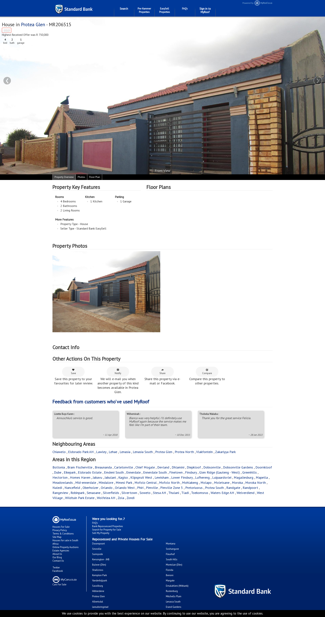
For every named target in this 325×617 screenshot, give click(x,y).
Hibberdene (98, 591)
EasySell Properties (164, 10)
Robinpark (77, 493)
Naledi (57, 487)
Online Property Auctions (65, 547)
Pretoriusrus (194, 487)
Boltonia (58, 467)
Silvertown (129, 493)
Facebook (57, 571)
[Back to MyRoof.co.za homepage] (281, 3)
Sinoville (96, 548)
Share (162, 373)
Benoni (169, 575)
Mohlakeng (190, 482)
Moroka (237, 482)
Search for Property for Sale (106, 529)
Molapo (206, 482)
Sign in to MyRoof (205, 10)
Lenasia (125, 452)
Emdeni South (114, 472)
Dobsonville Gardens (238, 467)
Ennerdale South (155, 472)
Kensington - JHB (100, 559)
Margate (170, 580)
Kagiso (123, 477)
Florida (169, 570)
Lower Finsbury (182, 477)
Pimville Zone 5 (171, 487)
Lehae (113, 452)
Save (73, 373)
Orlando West (125, 487)
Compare (207, 373)
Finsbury (191, 472)
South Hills (171, 559)
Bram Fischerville (79, 467)
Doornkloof (263, 467)
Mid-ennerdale (85, 482)
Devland (163, 467)
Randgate (233, 487)
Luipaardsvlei (221, 477)
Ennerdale (133, 472)
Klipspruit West (141, 477)
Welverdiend (245, 493)
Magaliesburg (243, 477)
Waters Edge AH (222, 493)
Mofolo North (169, 482)
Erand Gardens (173, 607)
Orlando (106, 487)
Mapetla (262, 477)
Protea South (214, 487)
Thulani (173, 493)
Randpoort (250, 487)
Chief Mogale (145, 467)
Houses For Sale (61, 526)
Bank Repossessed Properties (107, 526)
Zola (121, 498)
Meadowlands (62, 482)
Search (124, 8)
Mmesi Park (124, 482)
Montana (170, 543)
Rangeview (60, 493)
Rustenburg (172, 591)
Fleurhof (170, 554)
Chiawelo (59, 452)
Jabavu (97, 477)
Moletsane (221, 482)
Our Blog (57, 557)
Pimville (152, 487)
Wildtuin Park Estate (79, 498)
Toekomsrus (199, 493)
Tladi (185, 493)
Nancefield (72, 487)
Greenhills (249, 472)
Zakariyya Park (225, 452)
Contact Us (58, 560)
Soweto (145, 493)
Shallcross (97, 570)
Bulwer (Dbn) (99, 564)
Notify (118, 373)
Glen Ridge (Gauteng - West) (219, 472)
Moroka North (255, 482)
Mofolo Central (145, 482)
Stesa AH (159, 493)
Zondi (130, 498)
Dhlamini (178, 467)
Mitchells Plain (173, 596)
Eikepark (69, 472)
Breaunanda (103, 467)
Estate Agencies (60, 550)
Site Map (57, 537)
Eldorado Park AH (81, 452)
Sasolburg (97, 585)
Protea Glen (33, 24)
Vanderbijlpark (99, 580)
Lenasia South (143, 452)
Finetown (176, 472)
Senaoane (93, 493)
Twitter (56, 567)
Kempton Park (99, 575)
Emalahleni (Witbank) (177, 585)
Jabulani (110, 477)
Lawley (101, 452)
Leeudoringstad (100, 607)
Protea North (184, 452)
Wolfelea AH (106, 498)
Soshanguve (172, 548)
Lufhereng (202, 477)
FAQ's (185, 8)
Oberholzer (90, 487)
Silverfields (111, 493)
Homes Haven (80, 477)
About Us (57, 554)
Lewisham (162, 477)
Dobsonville (212, 467)
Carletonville (123, 467)
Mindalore (106, 482)
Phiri (140, 487)
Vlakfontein (204, 452)
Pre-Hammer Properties (144, 10)
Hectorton (60, 477)
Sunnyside (97, 554)
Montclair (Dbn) (174, 564)
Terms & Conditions (63, 533)
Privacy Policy (59, 530)
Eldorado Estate (90, 472)
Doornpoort (98, 543)
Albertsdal (97, 601)
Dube (57, 472)
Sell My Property (100, 533)
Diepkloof (194, 467)
